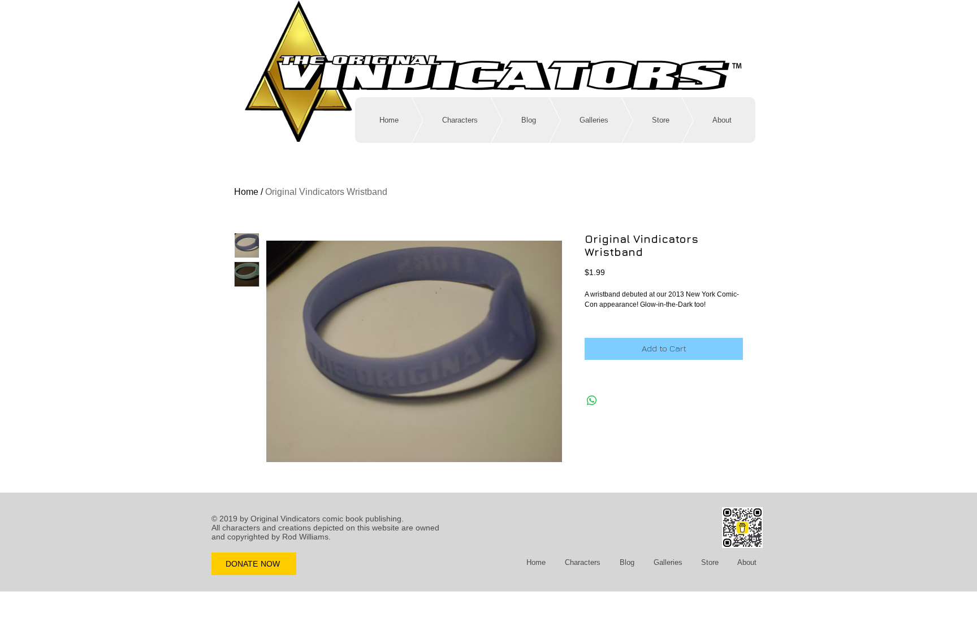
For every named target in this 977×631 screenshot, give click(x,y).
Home (246, 192)
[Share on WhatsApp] (592, 400)
